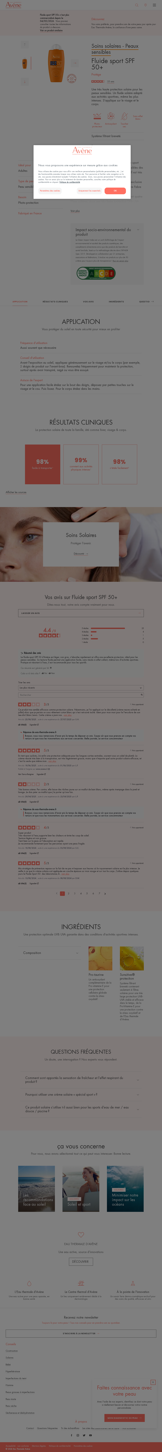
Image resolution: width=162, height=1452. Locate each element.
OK (115, 191)
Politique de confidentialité (69, 182)
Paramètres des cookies (50, 191)
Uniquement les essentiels (89, 191)
